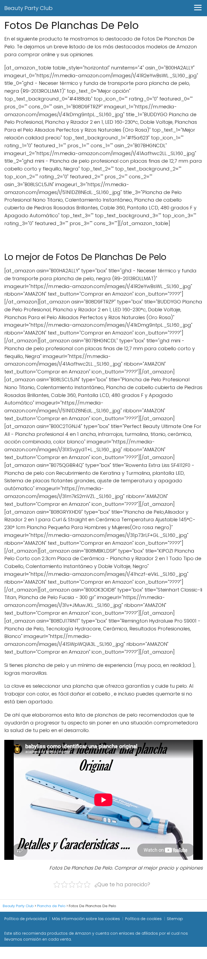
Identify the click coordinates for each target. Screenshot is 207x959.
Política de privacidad (25, 918)
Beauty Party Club (28, 8)
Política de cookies (143, 918)
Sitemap (175, 918)
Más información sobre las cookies (86, 918)
